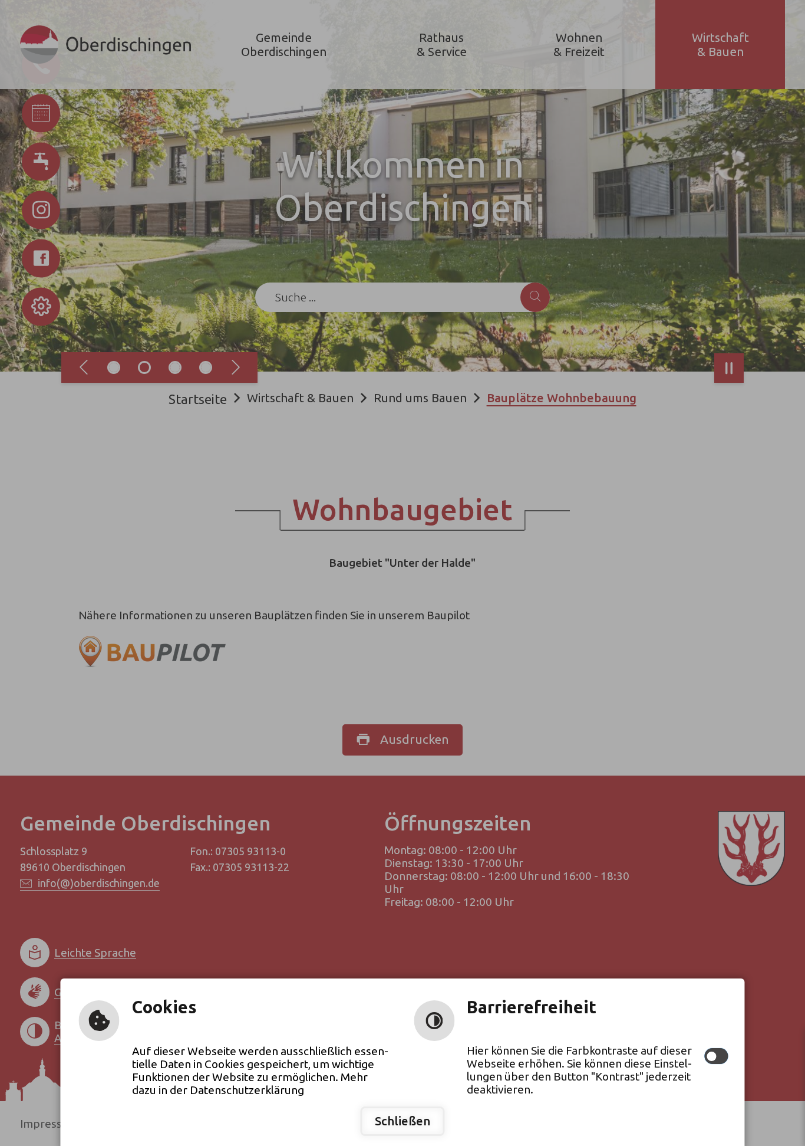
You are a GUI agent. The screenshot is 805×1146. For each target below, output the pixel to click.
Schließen (402, 1121)
